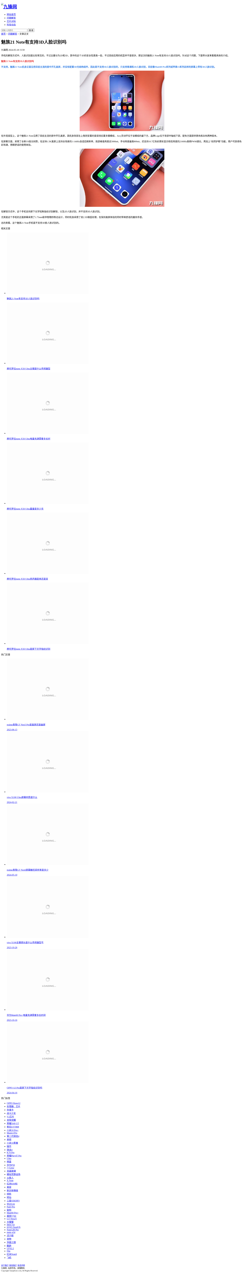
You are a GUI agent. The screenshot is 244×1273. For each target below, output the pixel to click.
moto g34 (11, 1232)
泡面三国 (11, 1242)
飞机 (9, 1257)
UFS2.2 (10, 1248)
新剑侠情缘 (12, 1190)
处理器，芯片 (13, 1106)
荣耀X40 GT (13, 1123)
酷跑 (9, 1246)
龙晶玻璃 (11, 1171)
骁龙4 (9, 1150)
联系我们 (13, 1265)
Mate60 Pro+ (12, 1213)
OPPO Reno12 (13, 1103)
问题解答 (11, 18)
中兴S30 (11, 1204)
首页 (3, 34)
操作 (9, 1146)
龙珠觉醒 (11, 1120)
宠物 (9, 1239)
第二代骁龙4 (13, 1136)
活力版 (10, 1235)
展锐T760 (11, 1216)
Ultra (9, 1158)
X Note (10, 1180)
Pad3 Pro (11, 1207)
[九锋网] (9, 6)
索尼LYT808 (13, 1127)
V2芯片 (10, 1116)
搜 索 (31, 30)
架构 (9, 1210)
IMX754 (11, 1224)
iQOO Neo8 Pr (13, 1227)
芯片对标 (11, 21)
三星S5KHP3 (13, 1201)
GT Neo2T (12, 1219)
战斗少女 (11, 1113)
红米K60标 (12, 1184)
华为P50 (11, 1165)
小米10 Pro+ (12, 1130)
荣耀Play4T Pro (14, 1156)
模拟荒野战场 (13, 1174)
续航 (9, 1194)
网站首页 (11, 14)
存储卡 (10, 1110)
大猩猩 (10, 1222)
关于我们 (4, 1265)
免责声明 (21, 1265)
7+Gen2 (10, 1168)
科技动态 (11, 24)
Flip (8, 1251)
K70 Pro (10, 1152)
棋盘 (9, 1161)
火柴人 (10, 1178)
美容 (9, 1187)
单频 (9, 1139)
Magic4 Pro (12, 1133)
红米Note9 (12, 1254)
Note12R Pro (13, 1230)
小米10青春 (12, 1143)
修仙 (9, 1197)
